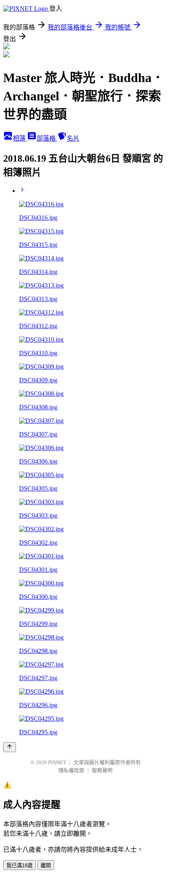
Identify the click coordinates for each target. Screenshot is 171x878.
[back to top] (9, 747)
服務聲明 (102, 770)
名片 (73, 138)
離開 (46, 865)
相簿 (20, 138)
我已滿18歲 (19, 865)
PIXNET (57, 762)
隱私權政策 (71, 770)
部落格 (47, 138)
